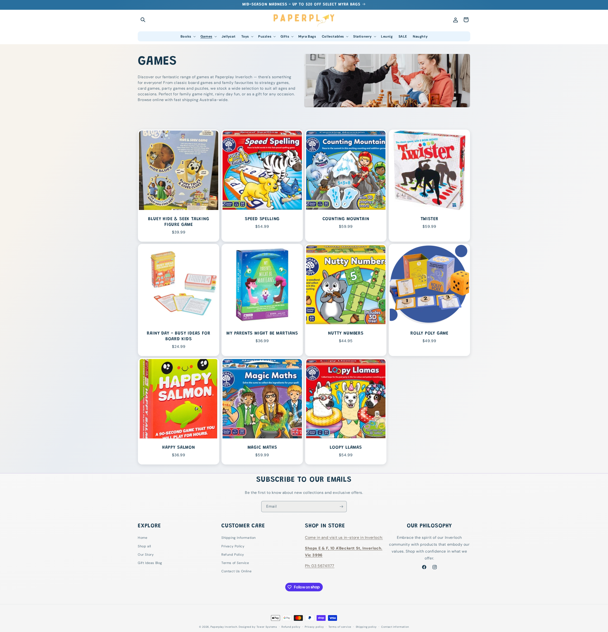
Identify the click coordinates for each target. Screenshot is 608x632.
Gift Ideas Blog (150, 563)
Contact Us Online (236, 571)
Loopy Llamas (346, 447)
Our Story (146, 554)
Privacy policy (314, 626)
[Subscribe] (341, 506)
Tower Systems (266, 626)
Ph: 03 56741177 (319, 565)
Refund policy (290, 626)
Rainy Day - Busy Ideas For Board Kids (178, 336)
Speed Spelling (262, 219)
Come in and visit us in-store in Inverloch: (344, 537)
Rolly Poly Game (429, 333)
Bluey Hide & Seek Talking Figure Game (178, 222)
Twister (429, 219)
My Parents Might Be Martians (262, 333)
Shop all (144, 546)
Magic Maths (262, 447)
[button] (143, 20)
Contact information (395, 626)
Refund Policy (232, 554)
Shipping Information (238, 538)
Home (142, 538)
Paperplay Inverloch (223, 626)
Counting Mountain (346, 219)
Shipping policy (366, 626)
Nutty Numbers (346, 333)
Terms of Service (235, 563)
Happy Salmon (178, 447)
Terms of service (339, 626)
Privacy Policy (232, 546)
